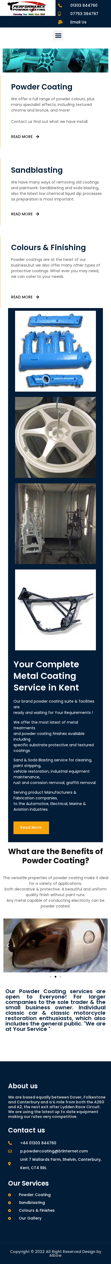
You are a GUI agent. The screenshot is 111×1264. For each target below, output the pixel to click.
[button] (58, 35)
